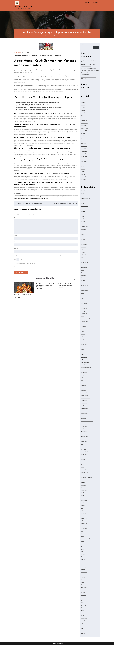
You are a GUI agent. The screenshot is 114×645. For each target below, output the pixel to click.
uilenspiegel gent (84, 579)
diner (82, 277)
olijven (73, 196)
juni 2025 (83, 135)
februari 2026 (84, 115)
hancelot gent (84, 344)
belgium (82, 234)
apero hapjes (24, 195)
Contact (95, 2)
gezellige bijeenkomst (38, 196)
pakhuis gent (83, 513)
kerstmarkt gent (84, 436)
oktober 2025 (84, 125)
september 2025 (84, 128)
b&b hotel (83, 221)
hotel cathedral (84, 390)
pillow (82, 531)
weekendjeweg (84, 620)
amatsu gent (83, 201)
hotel (82, 380)
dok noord (83, 282)
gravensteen (83, 326)
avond (82, 218)
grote (82, 336)
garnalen (83, 298)
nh (81, 487)
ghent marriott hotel (85, 318)
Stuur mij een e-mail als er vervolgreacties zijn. (25, 263)
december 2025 (84, 120)
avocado (37, 195)
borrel (82, 249)
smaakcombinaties (36, 198)
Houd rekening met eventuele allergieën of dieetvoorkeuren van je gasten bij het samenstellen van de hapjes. (39, 107)
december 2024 (84, 151)
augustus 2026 (84, 100)
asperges (83, 211)
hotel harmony (84, 403)
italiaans (83, 423)
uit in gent (83, 582)
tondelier (83, 569)
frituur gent (83, 295)
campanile (83, 259)
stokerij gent (83, 556)
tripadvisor (83, 577)
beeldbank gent (84, 226)
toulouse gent (84, 572)
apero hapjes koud (31, 195)
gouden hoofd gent (85, 321)
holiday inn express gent (86, 367)
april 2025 (83, 141)
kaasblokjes (57, 196)
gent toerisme (84, 308)
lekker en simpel (84, 451)
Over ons (87, 2)
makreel (82, 464)
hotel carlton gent (85, 387)
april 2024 (83, 171)
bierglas (82, 236)
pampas (82, 515)
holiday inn (83, 364)
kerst (82, 433)
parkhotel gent (84, 523)
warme (82, 615)
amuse (82, 203)
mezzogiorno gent (85, 472)
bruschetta (42, 195)
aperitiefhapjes (18, 195)
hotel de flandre (84, 395)
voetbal (82, 610)
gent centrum (84, 303)
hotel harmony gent (85, 405)
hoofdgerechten (84, 375)
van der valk (83, 590)
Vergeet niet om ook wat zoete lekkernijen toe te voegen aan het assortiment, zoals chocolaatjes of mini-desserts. (40, 110)
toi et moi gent (84, 567)
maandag (83, 459)
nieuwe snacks (84, 490)
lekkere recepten (84, 454)
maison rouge (84, 462)
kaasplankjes (62, 196)
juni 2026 (83, 105)
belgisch (82, 231)
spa (81, 546)
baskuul (82, 224)
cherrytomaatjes (60, 195)
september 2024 (84, 158)
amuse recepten (84, 206)
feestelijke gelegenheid (73, 195)
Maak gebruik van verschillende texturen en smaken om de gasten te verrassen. (33, 105)
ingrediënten (52, 196)
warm (82, 613)
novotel (82, 495)
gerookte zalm (30, 196)
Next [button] (77, 280)
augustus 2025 (84, 130)
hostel (82, 377)
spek (82, 551)
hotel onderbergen (85, 408)
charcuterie (54, 195)
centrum (82, 270)
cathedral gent (84, 267)
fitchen (82, 293)
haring (82, 352)
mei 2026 (83, 107)
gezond (82, 316)
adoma (82, 193)
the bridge (83, 564)
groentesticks (46, 196)
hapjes (82, 349)
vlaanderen (83, 605)
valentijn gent (84, 587)
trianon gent (83, 574)
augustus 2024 (84, 161)
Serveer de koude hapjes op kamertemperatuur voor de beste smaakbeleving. (32, 109)
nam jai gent (83, 485)
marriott (82, 467)
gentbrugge (83, 311)
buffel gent (83, 254)
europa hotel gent (85, 285)
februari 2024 (84, 176)
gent (82, 300)
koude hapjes (68, 196)
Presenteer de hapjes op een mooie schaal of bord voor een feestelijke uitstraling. (33, 104)
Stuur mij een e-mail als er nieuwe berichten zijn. (25, 267)
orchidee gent (84, 503)
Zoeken (82, 44)
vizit (82, 602)
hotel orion (83, 410)
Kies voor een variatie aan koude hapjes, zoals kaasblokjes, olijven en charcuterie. (33, 100)
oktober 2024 (84, 156)
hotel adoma (83, 382)
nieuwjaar (83, 492)
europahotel (83, 288)
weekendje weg (84, 618)
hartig (82, 354)
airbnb (82, 195)
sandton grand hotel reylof (86, 538)
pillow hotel (83, 533)
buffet (82, 257)
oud (82, 508)
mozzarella (83, 482)
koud (82, 444)
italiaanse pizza (84, 426)
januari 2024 (83, 179)
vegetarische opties (44, 198)
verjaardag (83, 597)
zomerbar (83, 633)
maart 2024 (83, 174)
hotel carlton (83, 385)
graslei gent (83, 323)
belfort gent (83, 229)
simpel (82, 541)
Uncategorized (84, 584)
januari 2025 (83, 148)
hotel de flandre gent (85, 398)
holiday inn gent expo (85, 369)
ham (82, 341)
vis (81, 600)
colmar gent (83, 275)
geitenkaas (25, 196)
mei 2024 (83, 169)
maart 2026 (83, 112)
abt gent (83, 190)
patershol (83, 526)
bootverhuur (83, 247)
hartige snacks (84, 359)
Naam (15, 235)
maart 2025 (83, 143)
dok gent (83, 280)
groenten (83, 334)
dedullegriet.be (23, 7)
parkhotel (83, 520)
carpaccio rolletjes (48, 195)
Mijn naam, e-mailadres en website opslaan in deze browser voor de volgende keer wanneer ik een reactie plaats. (39, 255)
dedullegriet (18, 193)
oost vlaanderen (84, 500)
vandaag (83, 592)
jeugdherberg (84, 428)
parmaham (16, 198)
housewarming (84, 416)
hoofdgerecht (84, 372)
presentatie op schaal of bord (25, 198)
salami (82, 536)
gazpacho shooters (18, 196)
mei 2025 (83, 138)
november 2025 (84, 123)
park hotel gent (84, 518)
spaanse (82, 549)
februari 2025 (84, 146)
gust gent (83, 339)
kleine (82, 439)
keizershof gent (84, 431)
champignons (84, 272)
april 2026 (83, 110)
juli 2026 (83, 102)
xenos (82, 625)
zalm (82, 628)
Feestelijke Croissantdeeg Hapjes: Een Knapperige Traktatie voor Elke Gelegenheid (45, 285)
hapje (15, 52)
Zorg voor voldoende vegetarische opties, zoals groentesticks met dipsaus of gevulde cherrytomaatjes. (37, 102)
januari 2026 (83, 118)
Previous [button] (75, 280)
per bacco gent (84, 528)
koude (19, 52)
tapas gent (83, 559)
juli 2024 (83, 164)
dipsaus (66, 195)
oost (82, 497)
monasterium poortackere (86, 477)
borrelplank (83, 252)
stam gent (83, 554)
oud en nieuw (84, 510)
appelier (82, 208)
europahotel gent (84, 290)
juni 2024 (83, 166)
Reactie (16, 217)
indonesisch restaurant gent (87, 421)
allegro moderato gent (86, 198)
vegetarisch (83, 595)
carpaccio (83, 265)
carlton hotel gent (85, 262)
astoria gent (83, 213)
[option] (24, 290)
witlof (82, 623)
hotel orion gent (84, 413)
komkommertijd (84, 441)
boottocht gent (84, 244)
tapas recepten (84, 561)
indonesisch (83, 418)
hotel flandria (84, 400)
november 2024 (84, 153)
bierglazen (83, 239)
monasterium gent (85, 474)
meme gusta (83, 469)
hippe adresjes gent (85, 362)
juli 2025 (83, 133)
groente (82, 331)
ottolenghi (83, 505)
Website (16, 248)
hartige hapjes (84, 357)
